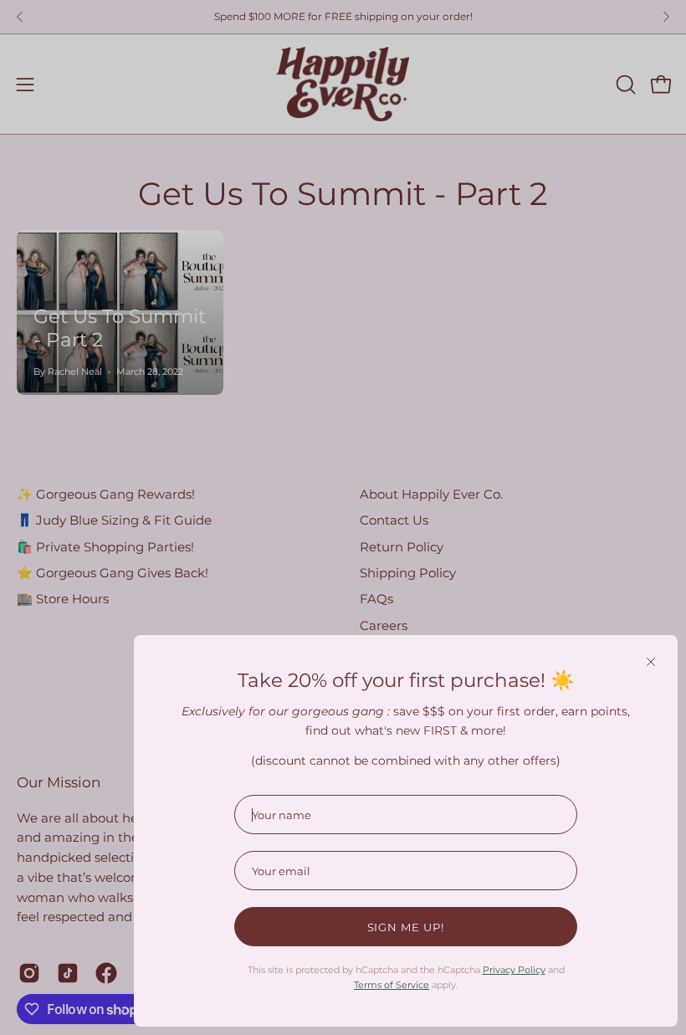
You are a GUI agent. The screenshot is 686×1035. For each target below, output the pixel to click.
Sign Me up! (406, 927)
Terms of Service (391, 985)
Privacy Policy (514, 970)
